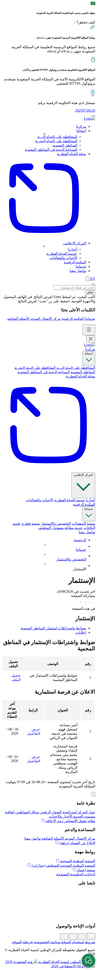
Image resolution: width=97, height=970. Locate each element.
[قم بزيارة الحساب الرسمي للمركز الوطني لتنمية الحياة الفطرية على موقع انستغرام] (48, 902)
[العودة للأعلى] (93, 794)
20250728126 (85, 110)
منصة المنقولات (83, 523)
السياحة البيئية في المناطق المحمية (51, 149)
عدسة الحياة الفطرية (61, 254)
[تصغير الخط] (64, 936)
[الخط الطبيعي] (73, 936)
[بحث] (87, 278)
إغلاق (90, 292)
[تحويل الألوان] (91, 936)
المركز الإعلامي (83, 475)
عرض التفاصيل (33, 731)
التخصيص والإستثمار (56, 523)
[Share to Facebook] (92, 601)
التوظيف (44, 528)
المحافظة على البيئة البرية (75, 368)
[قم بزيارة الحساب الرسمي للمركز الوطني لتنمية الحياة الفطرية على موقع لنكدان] (48, 897)
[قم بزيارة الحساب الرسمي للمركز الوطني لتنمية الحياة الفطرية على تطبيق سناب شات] (48, 906)
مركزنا (90, 349)
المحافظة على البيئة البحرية (34, 368)
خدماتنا (90, 319)
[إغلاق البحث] (93, 284)
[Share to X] (87, 601)
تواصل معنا (87, 532)
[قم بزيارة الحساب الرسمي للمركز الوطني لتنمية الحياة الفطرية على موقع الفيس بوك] (48, 911)
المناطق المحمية (65, 145)
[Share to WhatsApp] (82, 601)
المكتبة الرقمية (73, 319)
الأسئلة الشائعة (18, 319)
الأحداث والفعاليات (63, 258)
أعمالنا (89, 353)
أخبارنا (72, 249)
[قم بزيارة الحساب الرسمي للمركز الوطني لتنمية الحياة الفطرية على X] (48, 892)
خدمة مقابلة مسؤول (67, 528)
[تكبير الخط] (82, 936)
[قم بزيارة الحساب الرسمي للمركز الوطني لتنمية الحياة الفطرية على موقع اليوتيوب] (48, 916)
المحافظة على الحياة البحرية (56, 141)
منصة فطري (30, 523)
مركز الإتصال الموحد (45, 319)
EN (92, 278)
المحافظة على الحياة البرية (57, 137)
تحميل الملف (16, 678)
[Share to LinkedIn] (78, 601)
